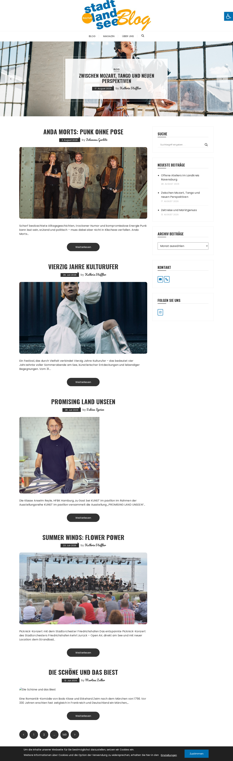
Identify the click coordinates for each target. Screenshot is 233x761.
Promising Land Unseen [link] (83, 401)
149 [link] (65, 734)
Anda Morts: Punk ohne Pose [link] (83, 131)
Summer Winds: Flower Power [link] (83, 537)
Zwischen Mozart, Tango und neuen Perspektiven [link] (180, 195)
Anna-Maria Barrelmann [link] (169, 85)
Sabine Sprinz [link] (95, 409)
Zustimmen (196, 753)
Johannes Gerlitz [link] (96, 140)
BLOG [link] (155, 72)
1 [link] (33, 734)
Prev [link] (23, 734)
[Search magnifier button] (206, 144)
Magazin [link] (109, 36)
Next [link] (75, 734)
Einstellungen (169, 755)
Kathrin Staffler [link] (95, 274)
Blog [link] (92, 36)
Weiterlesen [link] (83, 247)
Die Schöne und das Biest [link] (83, 671)
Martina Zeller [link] (95, 680)
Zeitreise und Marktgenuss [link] (155, 78)
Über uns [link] (128, 36)
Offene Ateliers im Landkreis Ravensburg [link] (180, 177)
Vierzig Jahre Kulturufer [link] (83, 266)
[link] (228, 16)
